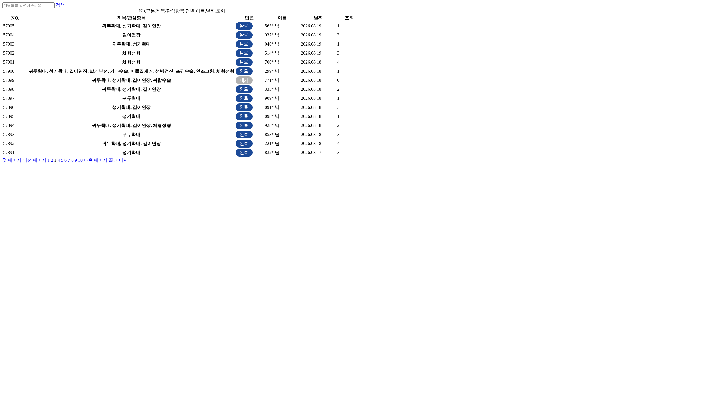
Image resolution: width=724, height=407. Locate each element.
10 (80, 160)
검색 (60, 5)
